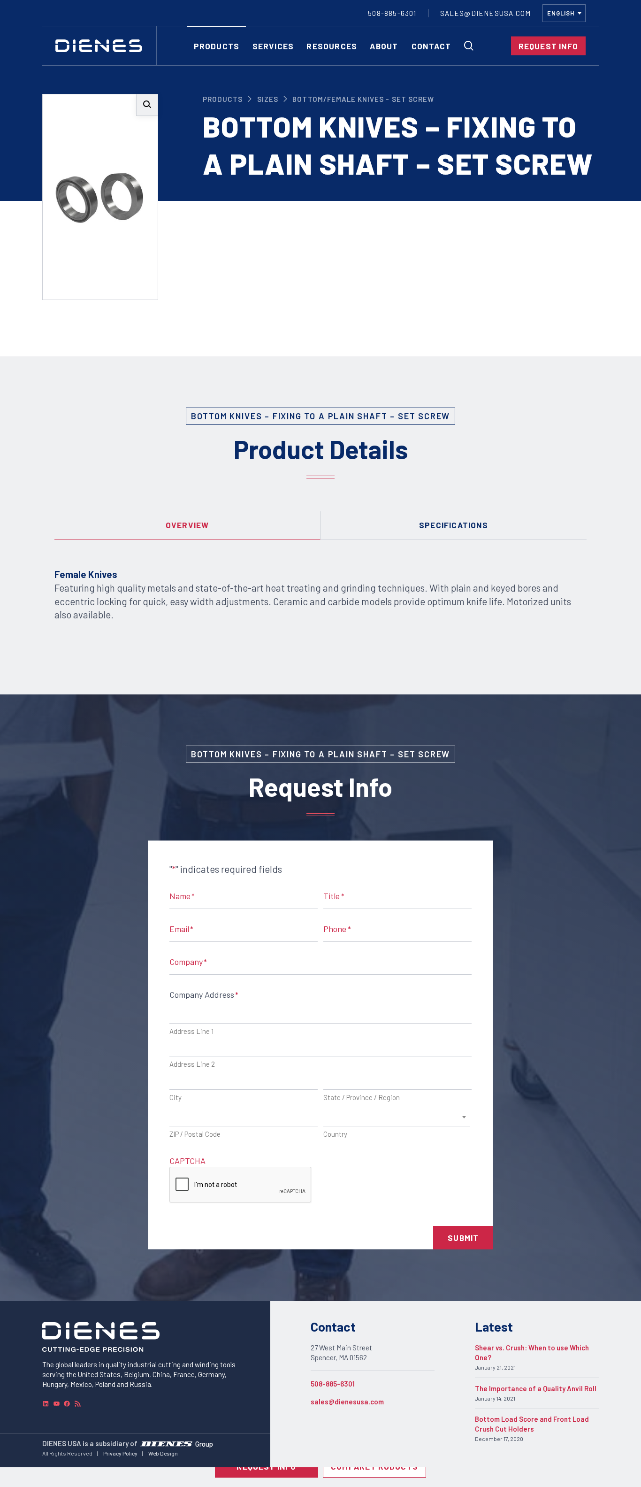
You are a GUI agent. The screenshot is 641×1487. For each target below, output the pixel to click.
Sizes (267, 99)
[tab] (187, 525)
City (175, 1097)
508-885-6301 (333, 1383)
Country (335, 1134)
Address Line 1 (191, 1031)
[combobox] (564, 13)
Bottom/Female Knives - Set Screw (363, 99)
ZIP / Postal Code (195, 1134)
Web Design (163, 1453)
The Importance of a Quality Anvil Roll (535, 1388)
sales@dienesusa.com (347, 1401)
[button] (147, 105)
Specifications (453, 525)
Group (204, 1443)
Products (223, 99)
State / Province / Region (361, 1097)
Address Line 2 (192, 1064)
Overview (187, 525)
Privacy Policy (120, 1453)
